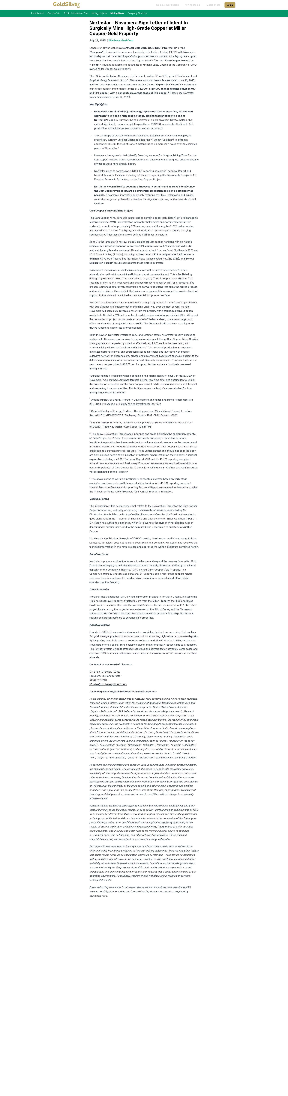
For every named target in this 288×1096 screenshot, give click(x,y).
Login (230, 5)
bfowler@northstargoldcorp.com (108, 684)
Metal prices (213, 4)
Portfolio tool (37, 13)
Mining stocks (192, 4)
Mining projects (99, 13)
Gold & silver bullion (167, 4)
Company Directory (137, 13)
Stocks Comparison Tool (76, 13)
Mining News (117, 13)
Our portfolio (54, 13)
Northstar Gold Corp (121, 40)
